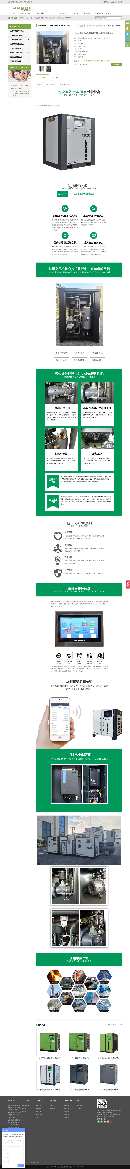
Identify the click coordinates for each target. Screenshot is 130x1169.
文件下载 (38, 1112)
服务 (37, 1118)
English (120, 2)
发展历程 (66, 1112)
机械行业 (24, 1112)
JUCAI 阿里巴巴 (34, 1163)
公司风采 (66, 1115)
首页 (90, 26)
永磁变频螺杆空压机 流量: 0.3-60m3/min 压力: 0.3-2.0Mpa (20, 31)
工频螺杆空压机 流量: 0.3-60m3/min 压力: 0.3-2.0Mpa (20, 35)
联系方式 (80, 1105)
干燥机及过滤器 (15, 61)
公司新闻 (52, 1105)
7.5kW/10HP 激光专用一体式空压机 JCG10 (32, 18)
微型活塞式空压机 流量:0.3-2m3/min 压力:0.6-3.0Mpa (20, 57)
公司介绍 (66, 1105)
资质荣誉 (66, 1108)
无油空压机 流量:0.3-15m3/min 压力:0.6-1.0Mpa (20, 48)
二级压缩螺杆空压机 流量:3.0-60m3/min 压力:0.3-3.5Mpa (20, 39)
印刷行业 (24, 1108)
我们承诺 (38, 1105)
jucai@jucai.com (18, 88)
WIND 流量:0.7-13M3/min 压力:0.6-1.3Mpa (115, 26)
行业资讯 (52, 1108)
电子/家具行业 (26, 1105)
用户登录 (106, 2)
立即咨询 (116, 64)
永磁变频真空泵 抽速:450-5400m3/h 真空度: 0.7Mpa (20, 44)
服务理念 (38, 1108)
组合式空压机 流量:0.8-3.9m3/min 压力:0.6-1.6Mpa (20, 52)
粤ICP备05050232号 (78, 1167)
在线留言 (113, 2)
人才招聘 (66, 1118)
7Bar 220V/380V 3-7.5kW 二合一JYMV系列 (58, 18)
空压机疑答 (39, 1115)
